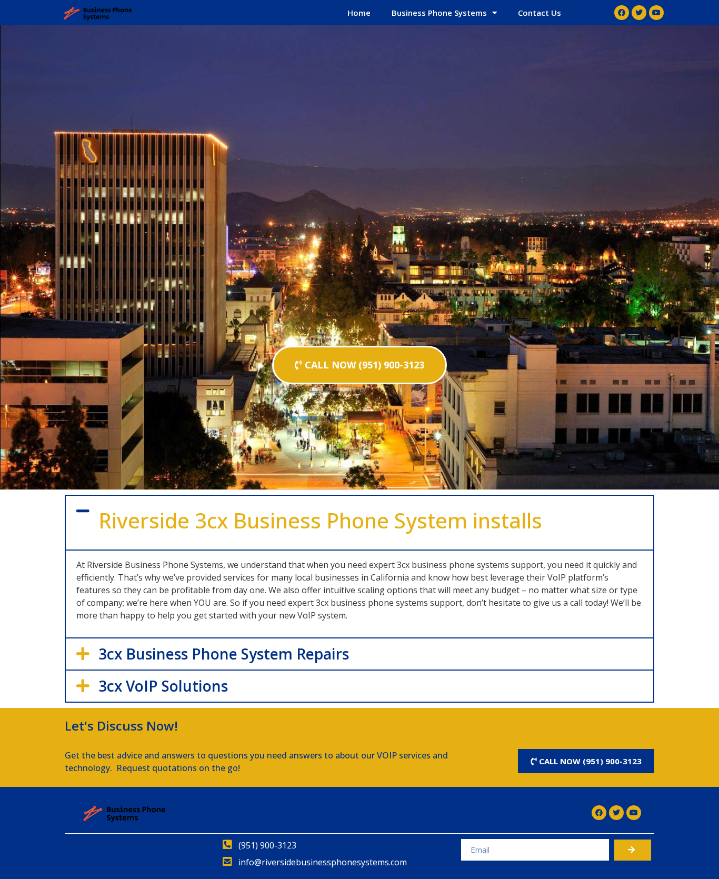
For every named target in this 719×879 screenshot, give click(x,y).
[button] (359, 365)
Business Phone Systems (439, 12)
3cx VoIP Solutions (163, 686)
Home (359, 12)
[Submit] (632, 850)
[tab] (359, 523)
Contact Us (539, 12)
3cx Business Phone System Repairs (223, 654)
